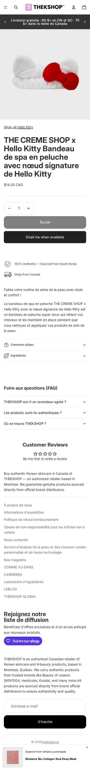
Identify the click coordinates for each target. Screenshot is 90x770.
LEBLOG (10, 589)
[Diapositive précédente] (5, 22)
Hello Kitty (25, 127)
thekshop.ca (50, 742)
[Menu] (5, 7)
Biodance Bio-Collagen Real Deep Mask (50, 759)
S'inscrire (45, 722)
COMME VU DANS (18, 567)
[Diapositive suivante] (84, 22)
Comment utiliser (22, 344)
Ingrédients (18, 355)
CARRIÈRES (13, 574)
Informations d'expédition (24, 512)
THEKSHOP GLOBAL (20, 596)
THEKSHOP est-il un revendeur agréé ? (35, 402)
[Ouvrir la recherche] (16, 7)
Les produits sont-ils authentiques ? (33, 413)
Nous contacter (16, 540)
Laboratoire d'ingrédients (23, 582)
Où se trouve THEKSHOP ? (25, 423)
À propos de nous (18, 505)
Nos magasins (15, 560)
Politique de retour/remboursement (31, 519)
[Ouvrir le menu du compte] (73, 7)
